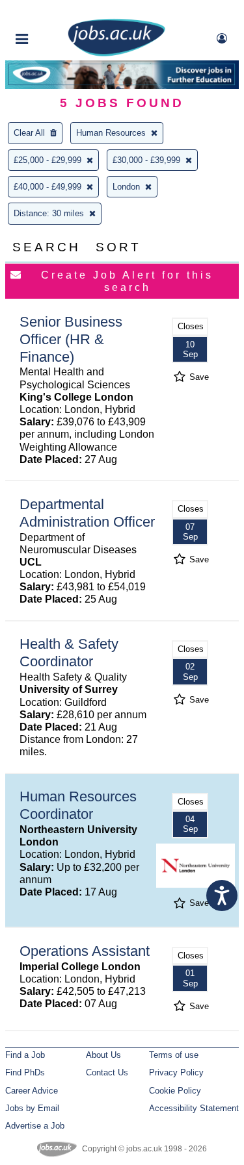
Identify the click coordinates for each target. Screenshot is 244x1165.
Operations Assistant (85, 951)
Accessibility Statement (194, 1108)
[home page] (116, 53)
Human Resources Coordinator (78, 805)
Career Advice (31, 1091)
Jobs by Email (32, 1108)
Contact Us (107, 1072)
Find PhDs (25, 1072)
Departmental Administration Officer (87, 513)
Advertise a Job (34, 1126)
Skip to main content (52, 11)
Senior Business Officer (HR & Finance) (71, 339)
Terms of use (173, 1055)
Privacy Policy (176, 1072)
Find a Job (25, 1055)
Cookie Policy (175, 1091)
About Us (103, 1055)
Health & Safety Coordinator (69, 653)
